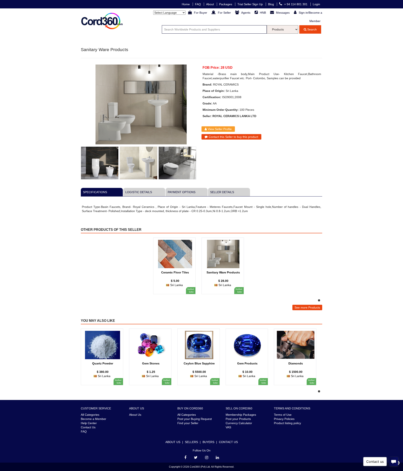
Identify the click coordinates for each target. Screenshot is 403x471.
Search (311, 29)
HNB (263, 12)
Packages (226, 4)
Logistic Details (138, 192)
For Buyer (201, 12)
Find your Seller (187, 423)
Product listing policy (287, 423)
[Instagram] (207, 458)
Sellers (191, 442)
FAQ (198, 4)
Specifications (95, 192)
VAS (228, 427)
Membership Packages (241, 414)
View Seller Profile (220, 129)
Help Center (89, 423)
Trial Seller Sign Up (250, 4)
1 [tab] (319, 300)
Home (186, 4)
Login (316, 4)
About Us (135, 414)
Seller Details (222, 192)
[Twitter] (196, 458)
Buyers (208, 442)
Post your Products (238, 419)
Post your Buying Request (194, 419)
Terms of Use (283, 414)
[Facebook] (185, 458)
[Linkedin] (217, 458)
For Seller (225, 12)
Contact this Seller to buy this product (233, 137)
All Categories (90, 414)
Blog (271, 4)
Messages (283, 12)
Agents (246, 12)
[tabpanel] (176, 267)
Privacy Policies (284, 419)
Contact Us (88, 427)
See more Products (307, 307)
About (210, 4)
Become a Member (93, 419)
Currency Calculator (239, 423)
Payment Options (181, 192)
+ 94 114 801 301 (296, 4)
